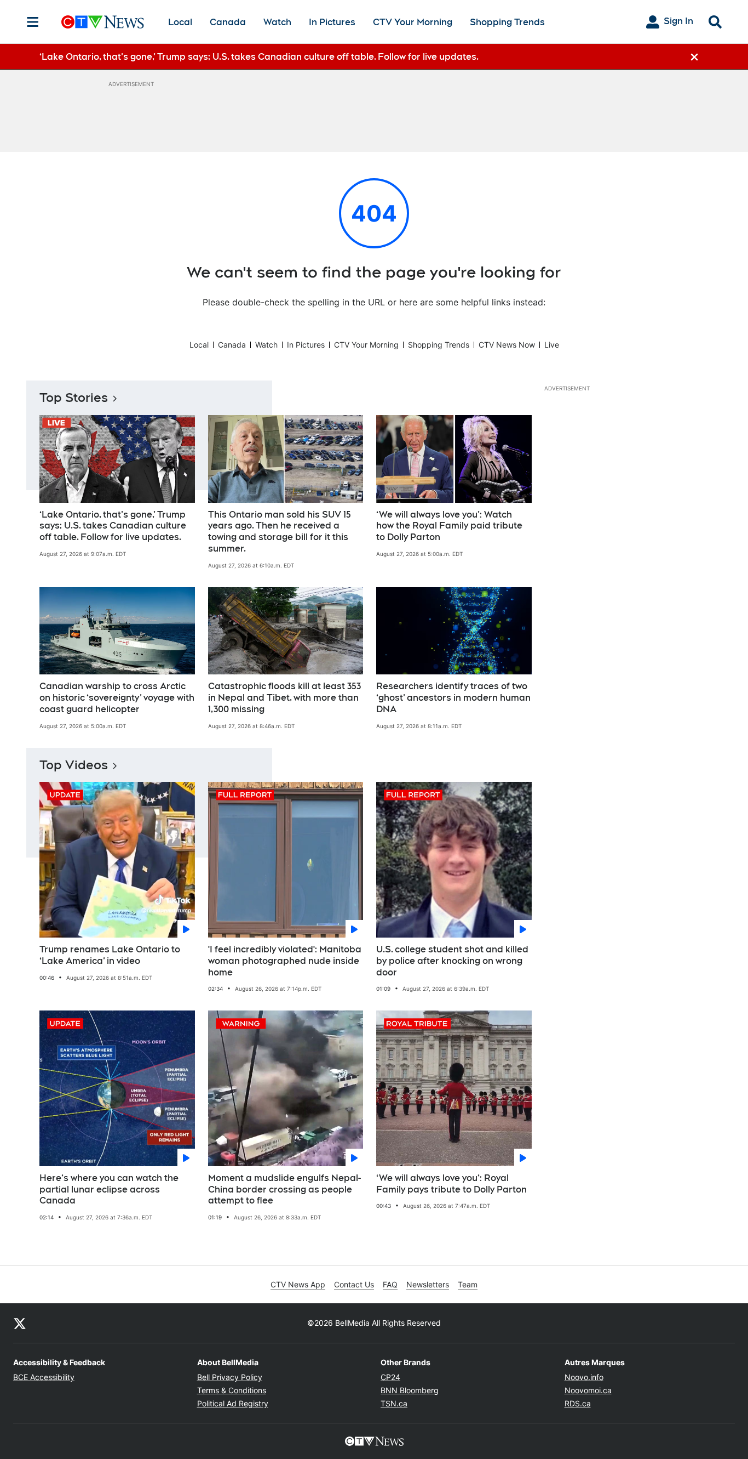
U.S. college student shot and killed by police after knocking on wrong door (452, 961)
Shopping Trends (507, 22)
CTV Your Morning (412, 22)
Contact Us (354, 1284)
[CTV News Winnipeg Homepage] (102, 22)
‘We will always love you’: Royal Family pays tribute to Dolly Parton (451, 1184)
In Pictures (332, 22)
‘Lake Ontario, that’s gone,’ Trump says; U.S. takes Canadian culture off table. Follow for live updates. (112, 526)
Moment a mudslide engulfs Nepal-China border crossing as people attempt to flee (284, 1189)
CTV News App (298, 1284)
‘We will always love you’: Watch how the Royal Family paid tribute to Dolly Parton (449, 526)
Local (180, 22)
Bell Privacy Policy (229, 1377)
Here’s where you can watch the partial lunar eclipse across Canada (109, 1189)
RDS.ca (578, 1403)
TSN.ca (394, 1403)
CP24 (390, 1377)
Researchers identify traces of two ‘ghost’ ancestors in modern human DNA (453, 697)
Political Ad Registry (232, 1403)
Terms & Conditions (231, 1390)
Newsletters (427, 1284)
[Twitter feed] (19, 1323)
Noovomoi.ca (588, 1390)
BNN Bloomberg (410, 1390)
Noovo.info (584, 1377)
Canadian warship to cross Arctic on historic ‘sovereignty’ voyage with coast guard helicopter (116, 697)
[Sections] (33, 22)
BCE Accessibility (43, 1377)
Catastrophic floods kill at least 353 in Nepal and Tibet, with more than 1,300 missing (284, 697)
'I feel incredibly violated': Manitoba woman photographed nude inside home (284, 961)
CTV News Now (507, 344)
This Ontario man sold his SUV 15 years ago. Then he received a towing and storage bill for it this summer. (279, 531)
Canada (228, 22)
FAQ (390, 1284)
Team (467, 1284)
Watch (277, 22)
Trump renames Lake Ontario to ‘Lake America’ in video (109, 955)
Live (551, 344)
